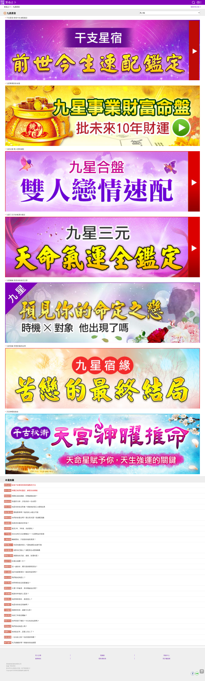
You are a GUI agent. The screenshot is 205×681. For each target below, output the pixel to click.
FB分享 (193, 673)
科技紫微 (2, 2)
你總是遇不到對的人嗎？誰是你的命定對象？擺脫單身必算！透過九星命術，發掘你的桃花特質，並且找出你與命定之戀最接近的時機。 (102, 312)
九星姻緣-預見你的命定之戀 (16, 280)
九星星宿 (16, 7)
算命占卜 (10, 2)
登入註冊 (38, 655)
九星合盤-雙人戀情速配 (15, 149)
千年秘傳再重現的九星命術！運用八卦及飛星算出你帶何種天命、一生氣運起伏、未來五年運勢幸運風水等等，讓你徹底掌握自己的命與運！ (102, 247)
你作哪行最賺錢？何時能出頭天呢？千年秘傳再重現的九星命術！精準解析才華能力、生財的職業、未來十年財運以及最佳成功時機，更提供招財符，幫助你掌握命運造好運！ (102, 115)
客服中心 (167, 655)
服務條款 (38, 658)
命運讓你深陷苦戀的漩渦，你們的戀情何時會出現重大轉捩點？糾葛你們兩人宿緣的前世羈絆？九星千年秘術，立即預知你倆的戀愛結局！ (102, 378)
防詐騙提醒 (166, 658)
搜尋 (193, 2)
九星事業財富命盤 (13, 83)
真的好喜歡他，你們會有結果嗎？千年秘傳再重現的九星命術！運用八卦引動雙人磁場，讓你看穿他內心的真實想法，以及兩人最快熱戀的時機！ (102, 181)
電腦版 (102, 655)
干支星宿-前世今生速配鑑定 (16, 18)
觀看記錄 (198, 2)
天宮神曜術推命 (12, 412)
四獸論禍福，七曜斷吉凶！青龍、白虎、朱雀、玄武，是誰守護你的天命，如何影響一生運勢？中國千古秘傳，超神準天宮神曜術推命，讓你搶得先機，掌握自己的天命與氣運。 (102, 444)
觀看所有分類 (195, 7)
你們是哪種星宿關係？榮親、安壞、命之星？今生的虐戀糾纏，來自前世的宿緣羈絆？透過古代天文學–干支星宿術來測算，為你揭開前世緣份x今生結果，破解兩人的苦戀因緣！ (102, 50)
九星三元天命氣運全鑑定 (15, 215)
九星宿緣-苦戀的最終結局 (16, 346)
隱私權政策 (102, 658)
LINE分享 (197, 673)
